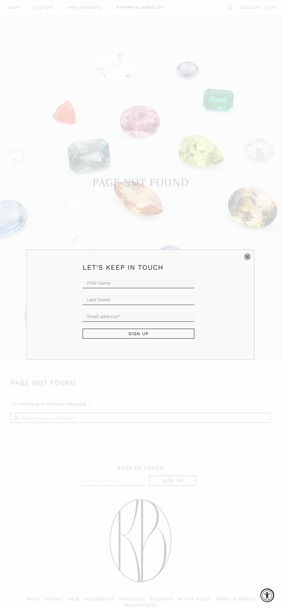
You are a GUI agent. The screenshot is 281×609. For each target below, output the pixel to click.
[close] (247, 256)
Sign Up (139, 333)
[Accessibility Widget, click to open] (267, 595)
